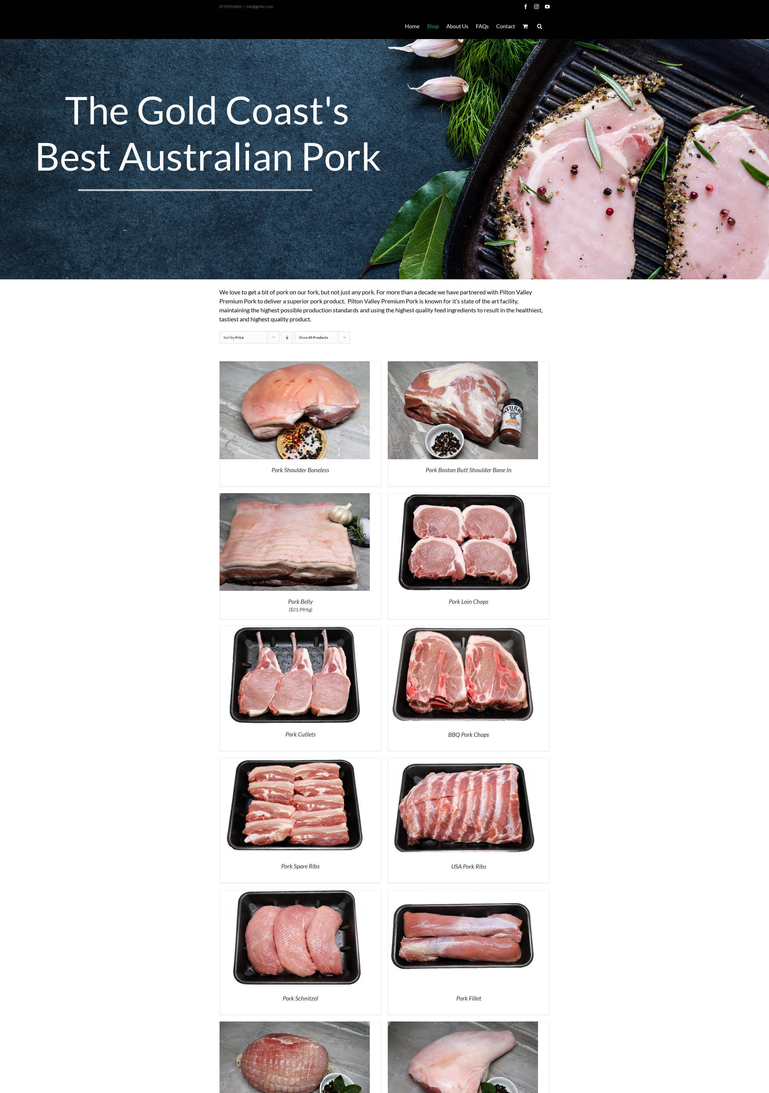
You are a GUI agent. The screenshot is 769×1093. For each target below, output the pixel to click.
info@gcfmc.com (259, 6)
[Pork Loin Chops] (463, 497)
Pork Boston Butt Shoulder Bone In (469, 469)
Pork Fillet (468, 998)
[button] (539, 26)
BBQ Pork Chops (468, 734)
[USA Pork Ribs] (463, 761)
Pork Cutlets (300, 734)
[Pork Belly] (295, 497)
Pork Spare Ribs (300, 866)
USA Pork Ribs (468, 866)
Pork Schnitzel (300, 998)
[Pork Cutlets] (295, 630)
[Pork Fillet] (463, 893)
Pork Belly (300, 601)
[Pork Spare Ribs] (295, 761)
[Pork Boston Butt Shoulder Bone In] (463, 365)
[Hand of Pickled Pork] (463, 1025)
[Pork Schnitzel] (295, 893)
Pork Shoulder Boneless (300, 469)
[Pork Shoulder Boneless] (295, 365)
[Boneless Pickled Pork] (295, 1025)
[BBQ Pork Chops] (463, 630)
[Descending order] (287, 337)
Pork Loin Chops (468, 601)
